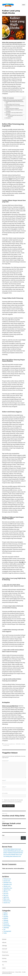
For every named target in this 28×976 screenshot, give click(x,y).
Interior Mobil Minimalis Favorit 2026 (13, 851)
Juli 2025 (5, 891)
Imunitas (5, 916)
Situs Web (4, 793)
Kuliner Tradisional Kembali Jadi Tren (13, 852)
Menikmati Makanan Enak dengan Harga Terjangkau (14, 110)
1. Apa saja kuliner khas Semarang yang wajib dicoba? (15, 116)
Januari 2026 (6, 880)
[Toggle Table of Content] (23, 98)
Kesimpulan (8, 118)
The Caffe (21, 562)
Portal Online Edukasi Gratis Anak (12, 849)
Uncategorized (7, 931)
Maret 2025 (6, 899)
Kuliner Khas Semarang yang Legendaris (13, 100)
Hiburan (5, 914)
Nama (4, 780)
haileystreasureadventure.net (8, 972)
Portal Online (6, 925)
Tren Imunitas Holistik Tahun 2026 (12, 854)
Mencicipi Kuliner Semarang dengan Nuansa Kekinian (15, 106)
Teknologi (6, 927)
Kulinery (23, 743)
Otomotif (5, 922)
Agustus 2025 (6, 890)
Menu (23, 4)
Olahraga (5, 920)
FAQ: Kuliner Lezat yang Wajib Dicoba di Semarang (14, 113)
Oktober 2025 (7, 886)
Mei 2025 (5, 895)
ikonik (10, 178)
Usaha (5, 933)
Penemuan (6, 924)
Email (4, 786)
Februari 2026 (7, 879)
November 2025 (7, 884)
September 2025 (7, 888)
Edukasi (5, 913)
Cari (3, 835)
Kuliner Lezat (6, 745)
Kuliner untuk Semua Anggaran (12, 108)
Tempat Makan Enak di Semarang (13, 104)
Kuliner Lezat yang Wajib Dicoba (10, 706)
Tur (4, 929)
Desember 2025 (7, 882)
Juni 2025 (5, 893)
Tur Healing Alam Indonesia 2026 (12, 856)
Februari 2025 (7, 900)
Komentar (5, 760)
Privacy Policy (18, 972)
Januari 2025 (6, 902)
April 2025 (6, 897)
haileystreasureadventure (9, 743)
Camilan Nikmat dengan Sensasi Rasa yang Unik (14, 102)
